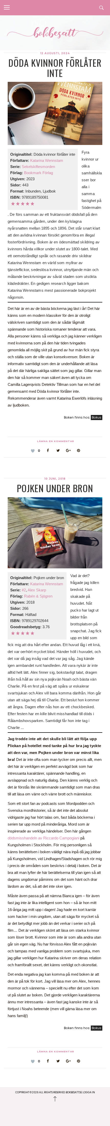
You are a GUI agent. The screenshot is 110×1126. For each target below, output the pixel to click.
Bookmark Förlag (38, 173)
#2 (24, 590)
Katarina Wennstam (46, 160)
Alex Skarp (37, 590)
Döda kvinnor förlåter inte (55, 68)
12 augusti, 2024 (55, 53)
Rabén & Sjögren (38, 596)
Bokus (96, 417)
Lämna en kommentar (55, 441)
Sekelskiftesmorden (38, 166)
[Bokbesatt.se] (55, 33)
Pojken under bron (55, 488)
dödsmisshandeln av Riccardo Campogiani (43, 838)
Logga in (89, 1092)
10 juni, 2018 (55, 478)
